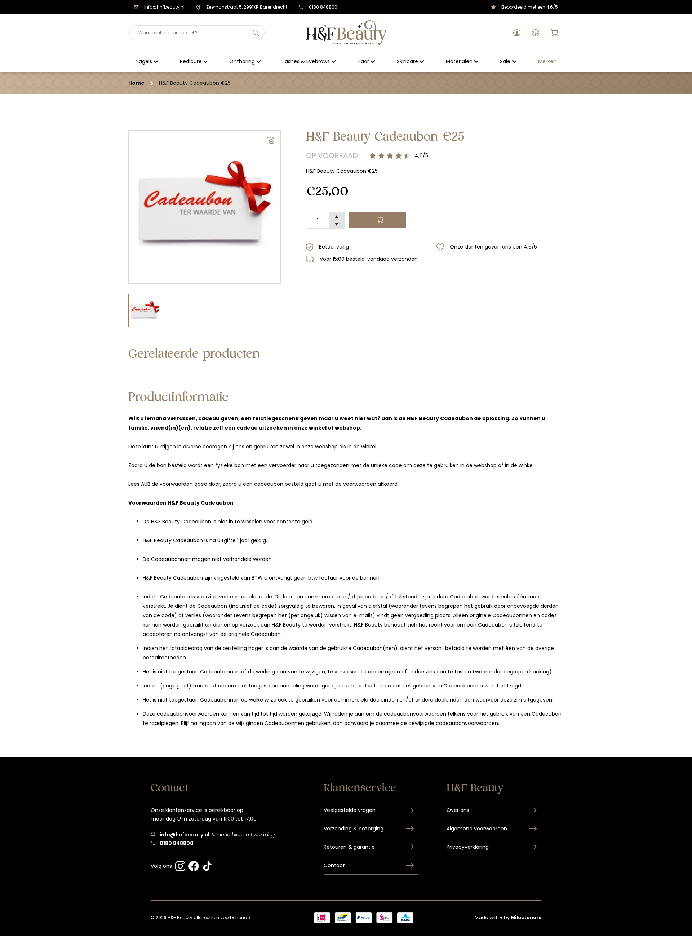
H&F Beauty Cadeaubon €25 (195, 83)
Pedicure (191, 61)
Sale (505, 61)
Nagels (144, 61)
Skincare (407, 61)
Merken (547, 61)
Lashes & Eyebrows (306, 61)
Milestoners (526, 917)
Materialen (459, 61)
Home (136, 83)
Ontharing (242, 61)
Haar (363, 61)
